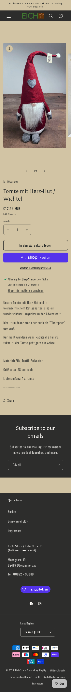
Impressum (14, 530)
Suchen (12, 511)
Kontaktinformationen (54, 677)
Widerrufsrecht (57, 670)
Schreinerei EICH (18, 521)
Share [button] (10, 400)
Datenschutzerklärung (20, 677)
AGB (37, 677)
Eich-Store (20, 670)
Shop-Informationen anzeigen (26, 290)
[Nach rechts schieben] (44, 170)
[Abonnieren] (58, 465)
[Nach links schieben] (26, 170)
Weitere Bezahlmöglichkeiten (35, 268)
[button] (8, 16)
